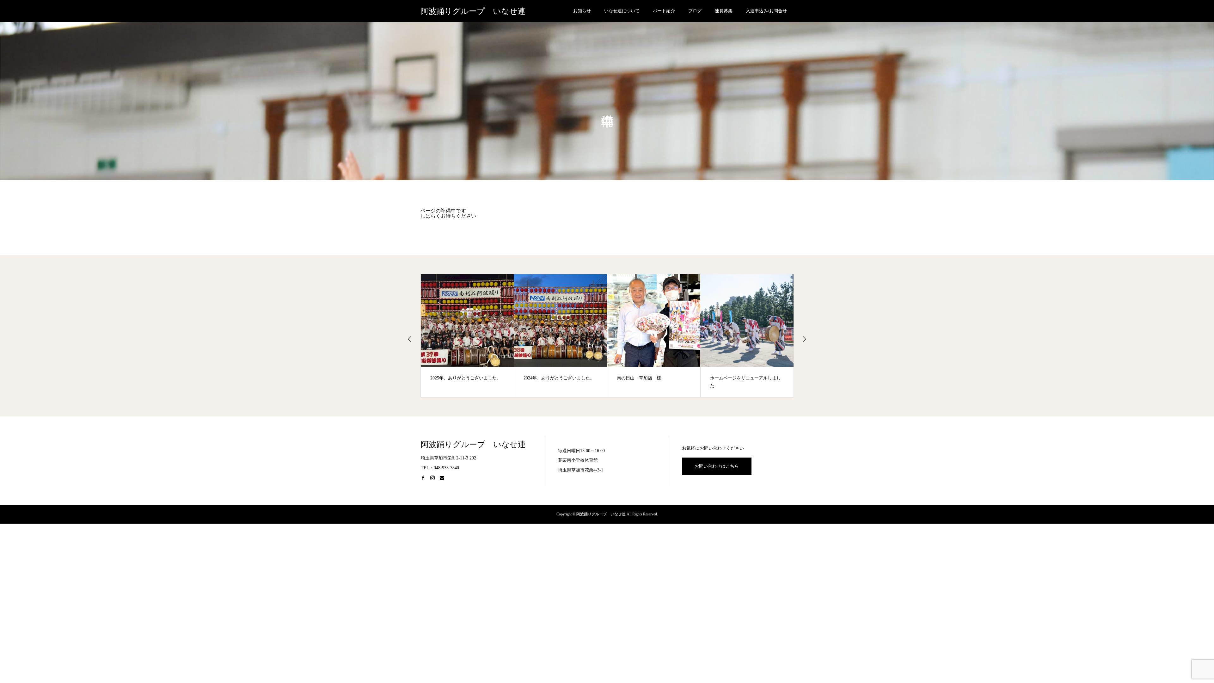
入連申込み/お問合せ (766, 11)
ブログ (695, 11)
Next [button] (804, 339)
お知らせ (582, 11)
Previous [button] (410, 339)
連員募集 (724, 11)
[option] (467, 335)
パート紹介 (664, 11)
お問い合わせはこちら (717, 466)
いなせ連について (622, 11)
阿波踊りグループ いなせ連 (472, 11)
